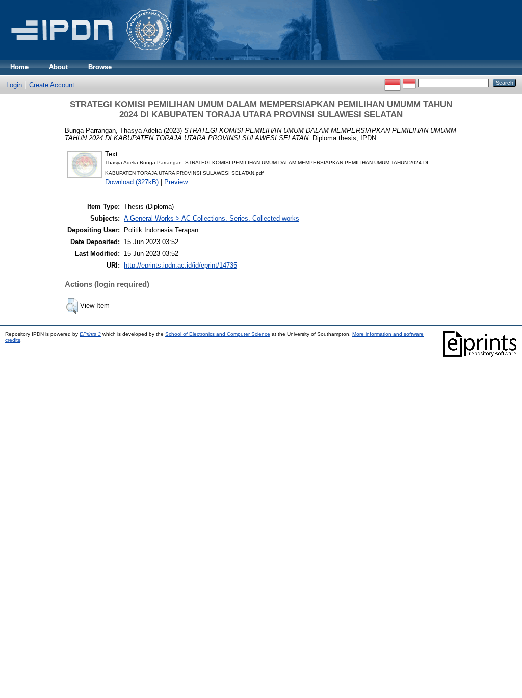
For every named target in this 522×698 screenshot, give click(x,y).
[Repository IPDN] (89, 57)
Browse (100, 67)
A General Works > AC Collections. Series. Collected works (211, 218)
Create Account (51, 85)
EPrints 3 (90, 334)
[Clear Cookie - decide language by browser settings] (409, 82)
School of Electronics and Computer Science (217, 334)
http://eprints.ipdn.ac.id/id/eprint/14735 (180, 265)
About (58, 67)
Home (19, 67)
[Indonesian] (392, 82)
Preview (176, 182)
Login (14, 85)
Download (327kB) (132, 182)
